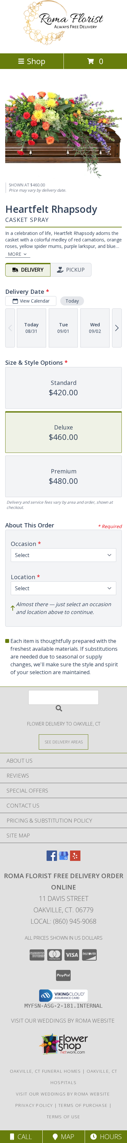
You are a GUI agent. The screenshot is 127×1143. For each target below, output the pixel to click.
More (14, 254)
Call (23, 1136)
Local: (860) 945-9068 (63, 921)
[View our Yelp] (75, 859)
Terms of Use (63, 1117)
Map (66, 1136)
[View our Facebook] (52, 859)
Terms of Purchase (82, 1105)
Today (72, 301)
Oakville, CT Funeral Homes (45, 1071)
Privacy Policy (34, 1105)
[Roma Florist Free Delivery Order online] (63, 44)
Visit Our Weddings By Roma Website (63, 1020)
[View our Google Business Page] (63, 859)
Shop (36, 61)
